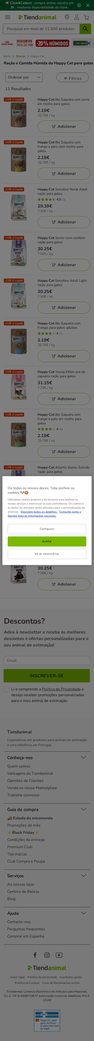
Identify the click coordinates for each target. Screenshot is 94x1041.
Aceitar (47, 541)
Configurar (47, 529)
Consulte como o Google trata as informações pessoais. (44, 514)
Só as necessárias (47, 554)
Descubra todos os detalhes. (39, 512)
